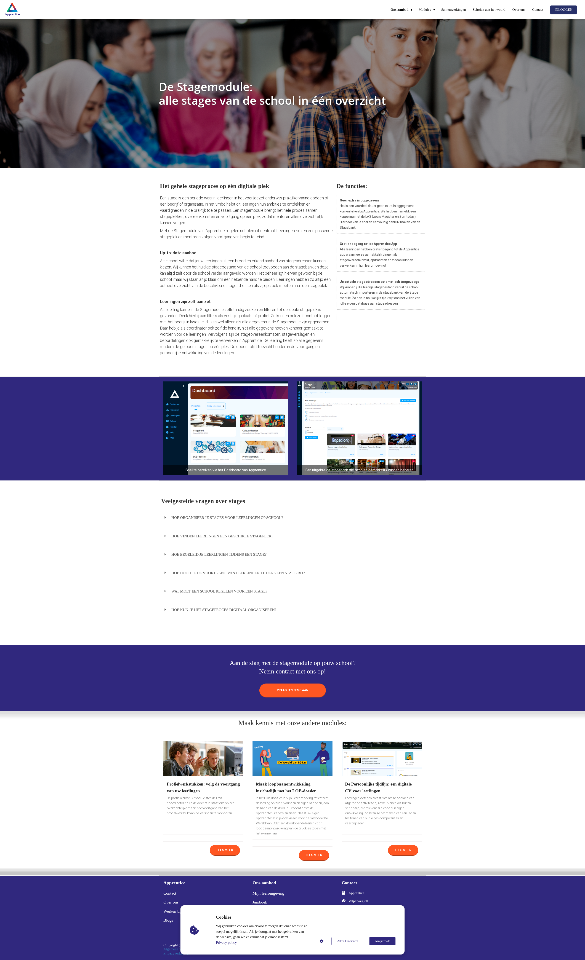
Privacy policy (226, 942)
